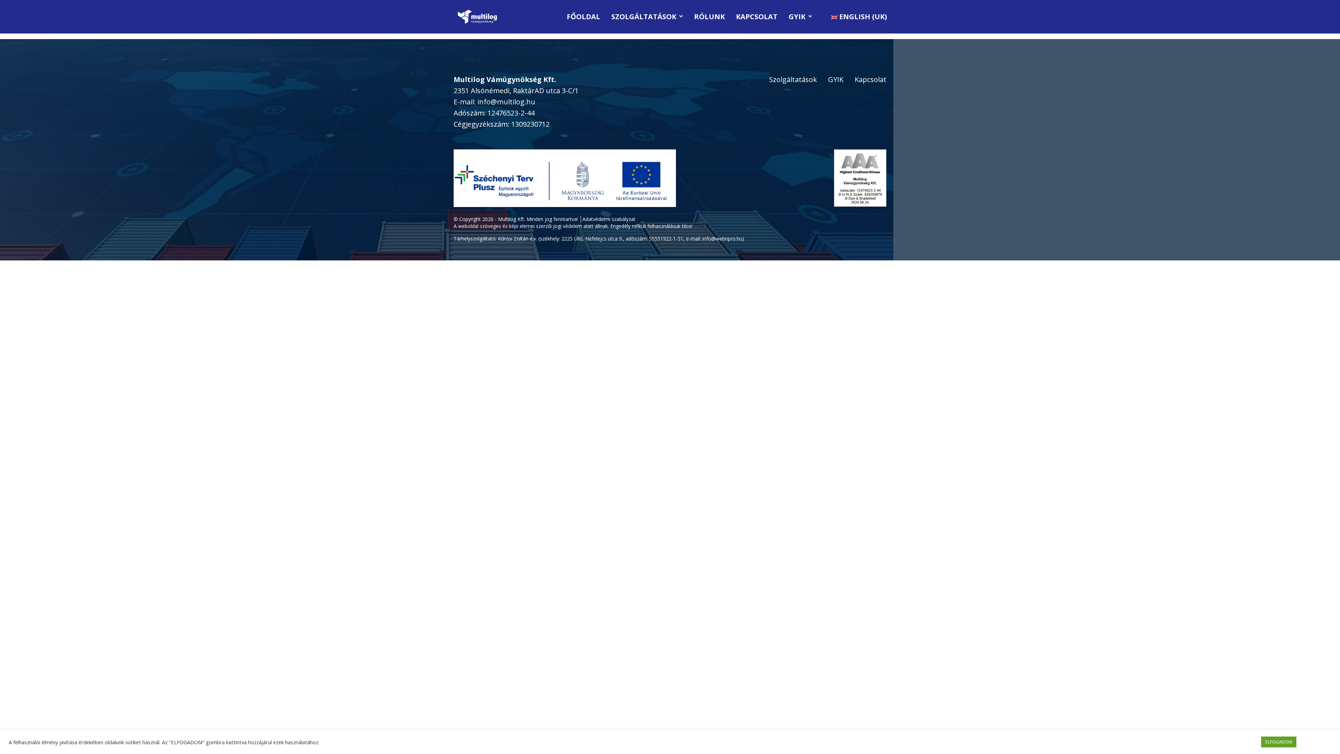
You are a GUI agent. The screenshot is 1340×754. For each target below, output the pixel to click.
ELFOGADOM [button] (1278, 742)
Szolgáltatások (643, 16)
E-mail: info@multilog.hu (494, 101)
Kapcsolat (756, 16)
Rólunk (709, 16)
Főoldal (583, 16)
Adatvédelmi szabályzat (608, 219)
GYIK (797, 16)
